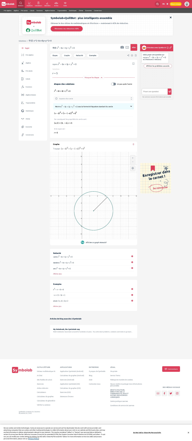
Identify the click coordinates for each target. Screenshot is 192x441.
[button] (122, 48)
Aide (90, 380)
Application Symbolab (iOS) (70, 384)
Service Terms (115, 375)
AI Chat (39, 375)
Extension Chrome (66, 396)
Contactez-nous (94, 384)
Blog (90, 375)
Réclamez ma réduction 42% (67, 29)
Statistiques (30, 111)
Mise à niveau (176, 4)
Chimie (28, 119)
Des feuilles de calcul (44, 380)
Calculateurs (41, 392)
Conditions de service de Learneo (122, 405)
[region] (96, 433)
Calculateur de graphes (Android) (72, 375)
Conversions (30, 135)
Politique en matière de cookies (121, 380)
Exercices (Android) (67, 380)
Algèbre (28, 63)
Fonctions (29, 87)
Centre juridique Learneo (119, 401)
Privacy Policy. (34, 438)
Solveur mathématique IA (46, 371)
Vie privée (113, 371)
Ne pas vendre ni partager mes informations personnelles (126, 385)
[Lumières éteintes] (167, 4)
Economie (29, 127)
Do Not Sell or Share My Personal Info (147, 432)
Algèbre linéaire (31, 95)
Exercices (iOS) (65, 392)
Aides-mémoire (42, 388)
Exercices (40, 384)
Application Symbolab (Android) (71, 371)
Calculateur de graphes (45, 396)
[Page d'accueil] (22, 373)
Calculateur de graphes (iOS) (70, 388)
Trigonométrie (30, 103)
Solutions (22, 41)
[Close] (188, 432)
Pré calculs (29, 71)
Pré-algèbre (29, 55)
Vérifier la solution (43, 405)
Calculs (28, 79)
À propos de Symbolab (97, 371)
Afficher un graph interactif (96, 242)
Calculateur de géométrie (46, 401)
